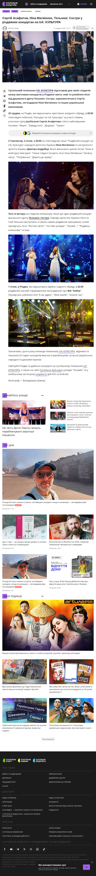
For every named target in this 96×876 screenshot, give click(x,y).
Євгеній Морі (13, 28)
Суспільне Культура (51, 370)
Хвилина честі (56, 4)
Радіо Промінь (9, 798)
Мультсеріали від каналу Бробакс (65, 806)
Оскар (5, 786)
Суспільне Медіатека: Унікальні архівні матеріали (21, 815)
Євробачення (55, 774)
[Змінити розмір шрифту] (92, 28)
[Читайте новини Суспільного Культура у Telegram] (17, 849)
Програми (7, 802)
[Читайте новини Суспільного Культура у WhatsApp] (37, 849)
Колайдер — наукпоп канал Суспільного (22, 810)
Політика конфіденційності (16, 836)
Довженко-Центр (57, 778)
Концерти (53, 802)
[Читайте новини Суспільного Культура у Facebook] (4, 849)
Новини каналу (26, 11)
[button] (4, 91)
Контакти (7, 828)
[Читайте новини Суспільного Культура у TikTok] (44, 849)
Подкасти (54, 810)
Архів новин (55, 828)
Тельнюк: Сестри (39, 217)
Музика (38, 11)
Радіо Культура (56, 798)
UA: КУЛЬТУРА (44, 90)
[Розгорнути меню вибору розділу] (26, 4)
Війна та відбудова (38, 4)
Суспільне (34, 862)
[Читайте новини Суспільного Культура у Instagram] (31, 849)
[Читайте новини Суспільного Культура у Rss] (24, 849)
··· (69, 4)
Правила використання (60, 832)
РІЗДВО (15, 11)
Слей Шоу (7, 806)
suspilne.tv (41, 374)
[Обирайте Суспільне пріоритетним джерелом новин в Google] (4, 116)
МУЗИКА (6, 11)
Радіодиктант (9, 782)
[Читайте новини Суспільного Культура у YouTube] (11, 849)
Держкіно (6, 778)
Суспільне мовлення (12, 832)
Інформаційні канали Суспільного (66, 836)
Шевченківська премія (60, 782)
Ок (86, 867)
